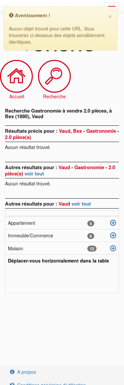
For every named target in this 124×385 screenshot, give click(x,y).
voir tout (34, 173)
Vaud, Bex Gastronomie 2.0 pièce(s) (62, 134)
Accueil (16, 96)
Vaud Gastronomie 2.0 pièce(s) (60, 170)
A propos (26, 371)
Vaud (65, 203)
